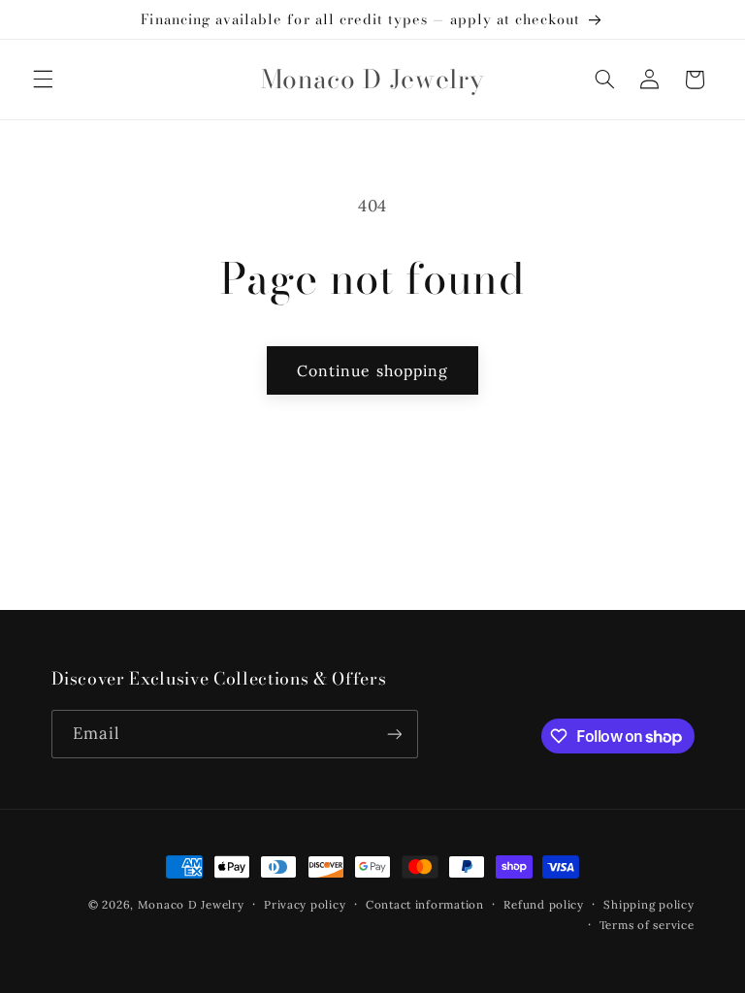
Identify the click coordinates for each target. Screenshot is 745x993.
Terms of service (647, 924)
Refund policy (543, 904)
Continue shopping (372, 370)
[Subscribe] (394, 733)
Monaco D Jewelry (191, 904)
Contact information (425, 904)
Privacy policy (304, 904)
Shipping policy (648, 904)
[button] (42, 79)
